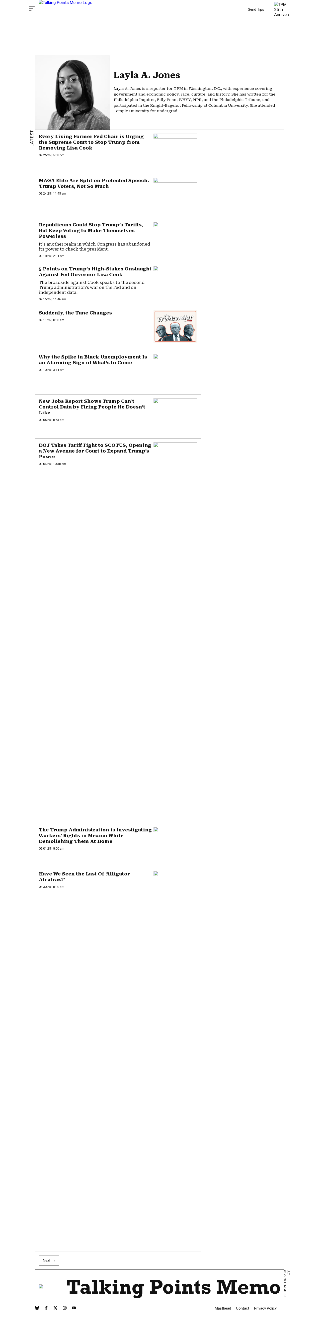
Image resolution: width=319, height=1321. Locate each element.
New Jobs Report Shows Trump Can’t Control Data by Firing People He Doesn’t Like (92, 406)
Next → (49, 1260)
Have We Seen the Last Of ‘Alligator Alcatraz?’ (84, 876)
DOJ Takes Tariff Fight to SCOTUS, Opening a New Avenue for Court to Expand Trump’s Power (95, 450)
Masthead (223, 1308)
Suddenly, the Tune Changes (75, 313)
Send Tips (256, 9)
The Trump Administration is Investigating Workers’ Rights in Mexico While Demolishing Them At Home (95, 835)
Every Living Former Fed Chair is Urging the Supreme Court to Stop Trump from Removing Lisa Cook (91, 142)
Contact (242, 1308)
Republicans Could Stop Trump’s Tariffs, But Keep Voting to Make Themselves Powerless (91, 230)
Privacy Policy (265, 1308)
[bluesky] (37, 1308)
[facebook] (46, 1308)
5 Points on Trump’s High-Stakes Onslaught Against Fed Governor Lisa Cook (95, 271)
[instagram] (65, 1308)
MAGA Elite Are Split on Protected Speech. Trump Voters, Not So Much (94, 183)
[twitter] (55, 1308)
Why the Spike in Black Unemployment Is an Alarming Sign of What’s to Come (93, 359)
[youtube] (74, 1308)
